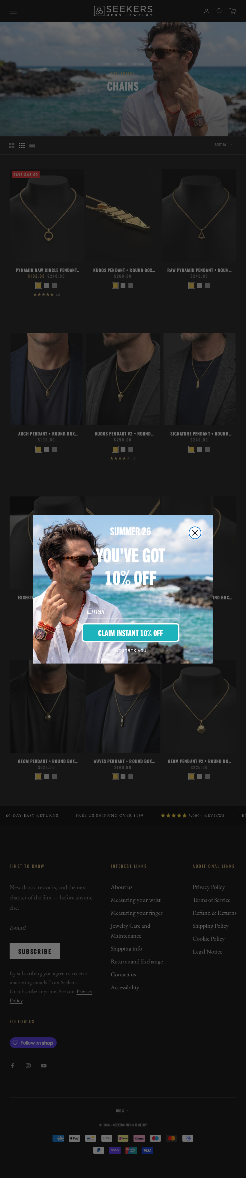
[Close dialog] (195, 533)
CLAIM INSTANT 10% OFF (130, 632)
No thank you (130, 650)
